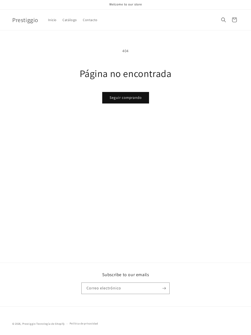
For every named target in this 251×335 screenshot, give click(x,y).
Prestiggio (29, 323)
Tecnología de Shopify (50, 323)
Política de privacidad (84, 323)
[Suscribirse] (164, 288)
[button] (223, 19)
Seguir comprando (126, 97)
